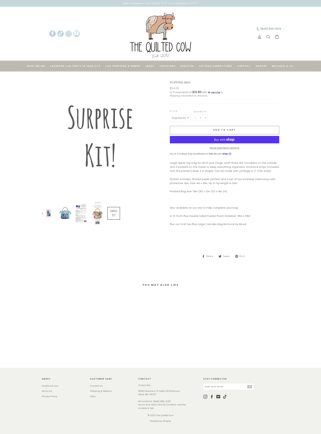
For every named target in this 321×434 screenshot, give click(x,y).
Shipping (175, 95)
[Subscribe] (249, 386)
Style (174, 111)
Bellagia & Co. (283, 66)
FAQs (93, 396)
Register (187, 66)
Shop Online (36, 66)
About (150, 66)
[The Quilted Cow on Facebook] (212, 397)
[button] (224, 92)
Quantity (200, 111)
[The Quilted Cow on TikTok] (225, 397)
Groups (261, 66)
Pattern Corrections (215, 66)
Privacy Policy (49, 396)
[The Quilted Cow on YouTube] (218, 397)
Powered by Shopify (160, 421)
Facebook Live (50, 385)
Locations (168, 66)
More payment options (224, 148)
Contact (244, 66)
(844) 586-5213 (162, 401)
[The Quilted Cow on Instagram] (205, 397)
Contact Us (96, 385)
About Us (47, 391)
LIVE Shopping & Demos (122, 66)
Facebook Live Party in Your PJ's (75, 66)
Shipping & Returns (101, 391)
